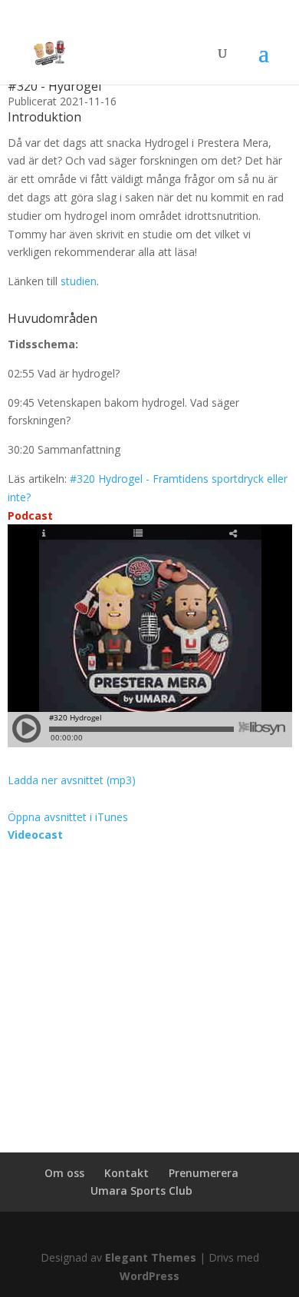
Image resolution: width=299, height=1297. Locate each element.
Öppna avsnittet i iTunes (68, 817)
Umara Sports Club (141, 1190)
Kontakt (126, 1173)
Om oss (64, 1173)
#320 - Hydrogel (54, 86)
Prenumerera (203, 1173)
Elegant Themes (150, 1257)
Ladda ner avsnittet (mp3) (72, 780)
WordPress (149, 1276)
